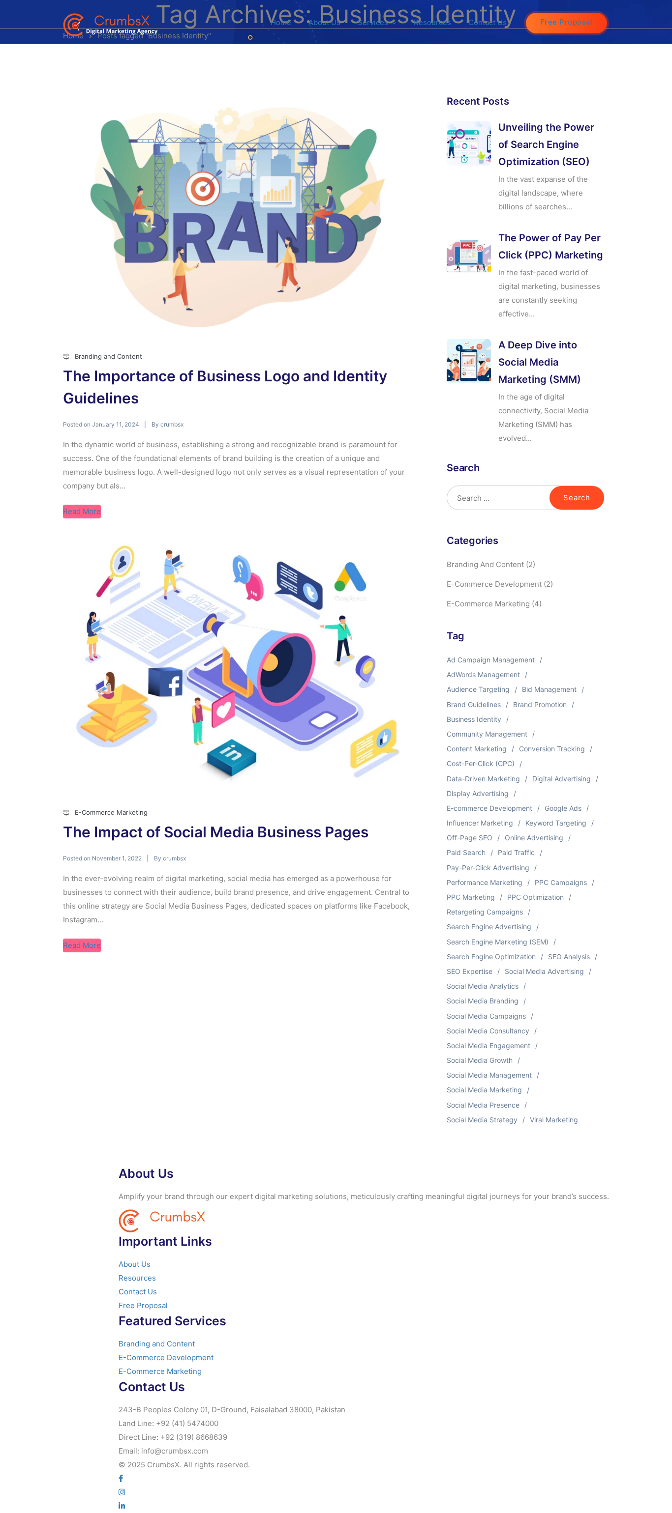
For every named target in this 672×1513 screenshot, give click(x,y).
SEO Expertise (469, 971)
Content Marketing (477, 748)
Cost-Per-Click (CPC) (481, 763)
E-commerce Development (489, 808)
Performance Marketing (484, 882)
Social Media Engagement (488, 1045)
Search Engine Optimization (491, 956)
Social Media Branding (483, 1001)
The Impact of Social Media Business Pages (215, 832)
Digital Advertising (561, 778)
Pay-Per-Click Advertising (488, 867)
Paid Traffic (516, 852)
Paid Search (466, 852)
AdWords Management (483, 674)
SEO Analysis (569, 956)
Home (281, 22)
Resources (432, 22)
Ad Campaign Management (491, 660)
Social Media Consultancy (488, 1031)
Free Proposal (566, 22)
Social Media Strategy (482, 1119)
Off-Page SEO (469, 837)
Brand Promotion (540, 704)
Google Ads (563, 808)
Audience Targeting (478, 689)
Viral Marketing (554, 1119)
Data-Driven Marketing (483, 778)
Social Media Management (489, 1075)
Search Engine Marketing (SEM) (498, 942)
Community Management (487, 734)
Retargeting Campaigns (485, 912)
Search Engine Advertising (489, 926)
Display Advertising (478, 793)
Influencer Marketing (480, 823)
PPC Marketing (471, 897)
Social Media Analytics (483, 986)
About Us (324, 22)
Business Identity (474, 719)
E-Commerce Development (494, 584)
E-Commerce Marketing (111, 812)
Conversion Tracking (552, 748)
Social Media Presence (483, 1105)
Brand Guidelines (474, 704)
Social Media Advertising (544, 971)
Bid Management (549, 689)
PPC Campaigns (561, 882)
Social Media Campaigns (486, 1016)
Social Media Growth (480, 1060)
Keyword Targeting (555, 823)
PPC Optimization (535, 897)
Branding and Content (108, 356)
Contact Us (487, 22)
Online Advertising (534, 837)
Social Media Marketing (484, 1089)
